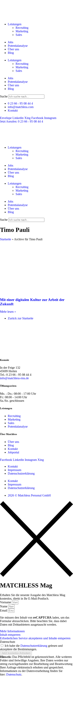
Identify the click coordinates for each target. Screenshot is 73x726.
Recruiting (22, 27)
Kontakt (13, 466)
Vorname (6, 602)
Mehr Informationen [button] (12, 631)
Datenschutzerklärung (21, 473)
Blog (11, 52)
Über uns (13, 49)
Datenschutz (7, 641)
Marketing (22, 31)
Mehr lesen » (8, 311)
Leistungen (14, 24)
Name (4, 606)
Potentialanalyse (18, 45)
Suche (4, 96)
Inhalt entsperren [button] (10, 634)
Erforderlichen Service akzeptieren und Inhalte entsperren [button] (35, 638)
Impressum (14, 470)
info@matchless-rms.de (14, 378)
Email (4, 610)
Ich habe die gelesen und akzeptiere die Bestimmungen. (31, 647)
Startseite (5, 239)
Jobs (10, 42)
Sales (19, 34)
